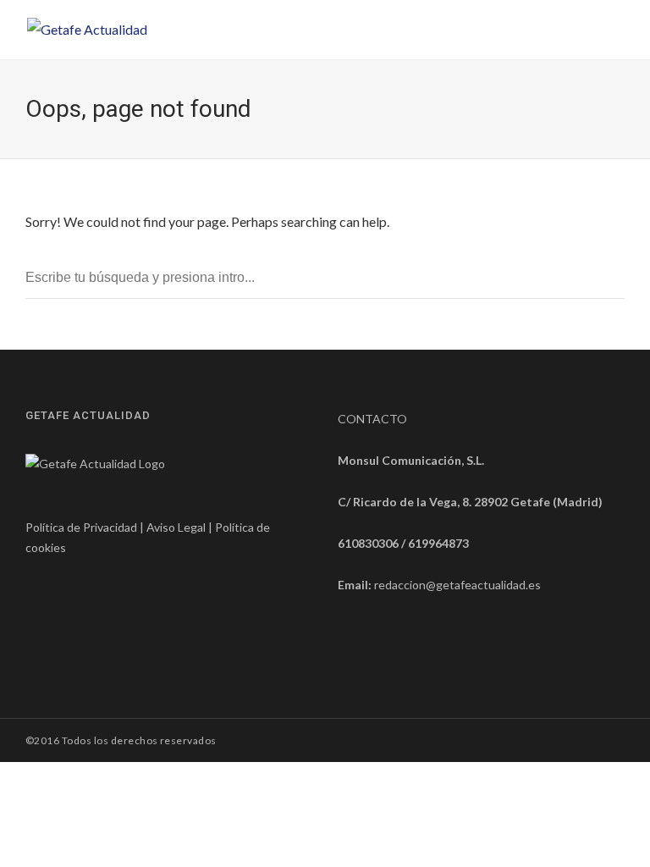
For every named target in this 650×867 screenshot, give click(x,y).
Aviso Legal (176, 527)
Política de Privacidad (81, 527)
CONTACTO (372, 418)
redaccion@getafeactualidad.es (457, 584)
